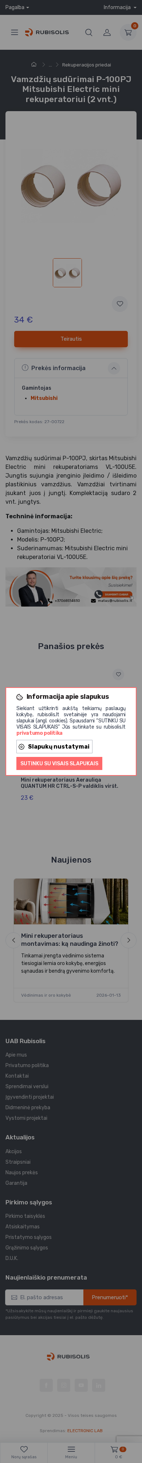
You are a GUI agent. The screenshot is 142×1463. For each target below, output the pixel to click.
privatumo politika (39, 733)
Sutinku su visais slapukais (59, 764)
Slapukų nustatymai (59, 746)
